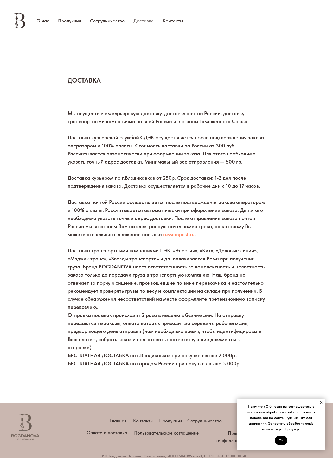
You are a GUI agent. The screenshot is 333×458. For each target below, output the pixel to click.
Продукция (69, 20)
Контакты (173, 20)
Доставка (143, 20)
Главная (118, 420)
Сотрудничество (107, 20)
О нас (42, 20)
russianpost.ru (179, 234)
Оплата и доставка (107, 432)
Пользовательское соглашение (166, 433)
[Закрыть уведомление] (321, 402)
